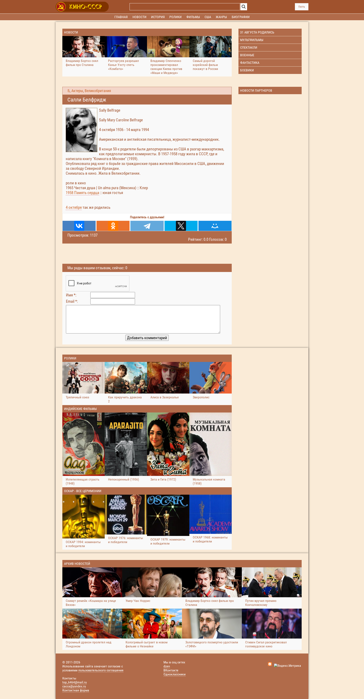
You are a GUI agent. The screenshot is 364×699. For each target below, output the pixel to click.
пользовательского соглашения (100, 670)
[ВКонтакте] (79, 226)
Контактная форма (75, 690)
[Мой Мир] (215, 226)
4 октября (74, 207)
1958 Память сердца (82, 192)
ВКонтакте (170, 670)
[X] (181, 226)
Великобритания (98, 91)
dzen (166, 666)
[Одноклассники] (113, 226)
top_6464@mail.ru (74, 682)
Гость (301, 6)
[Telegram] (146, 226)
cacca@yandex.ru (74, 686)
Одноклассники (174, 674)
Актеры (77, 91)
